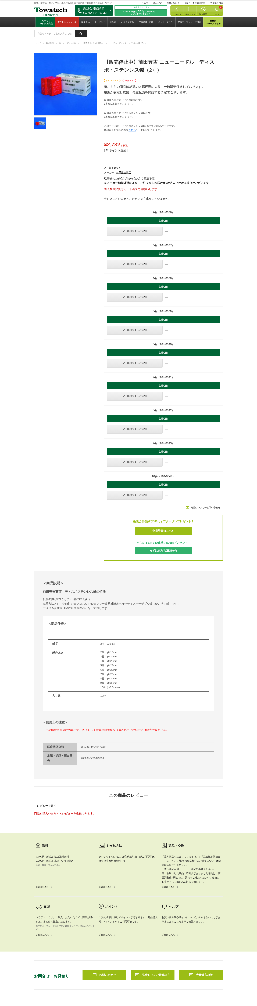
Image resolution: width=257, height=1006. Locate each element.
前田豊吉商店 (123, 172)
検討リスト (190, 14)
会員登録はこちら (163, 530)
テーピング (100, 22)
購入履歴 (203, 14)
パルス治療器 (127, 22)
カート (216, 14)
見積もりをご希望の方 (194, 3)
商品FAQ (157, 3)
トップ (38, 43)
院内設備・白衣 (146, 22)
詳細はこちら (42, 887)
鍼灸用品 (85, 22)
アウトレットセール (67, 22)
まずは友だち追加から (163, 550)
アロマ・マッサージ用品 (189, 22)
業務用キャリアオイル (213, 22)
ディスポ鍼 (71, 43)
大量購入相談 (216, 3)
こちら (132, 129)
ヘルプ (145, 3)
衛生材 (113, 22)
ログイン (177, 14)
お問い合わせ (173, 3)
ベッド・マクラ (165, 22)
